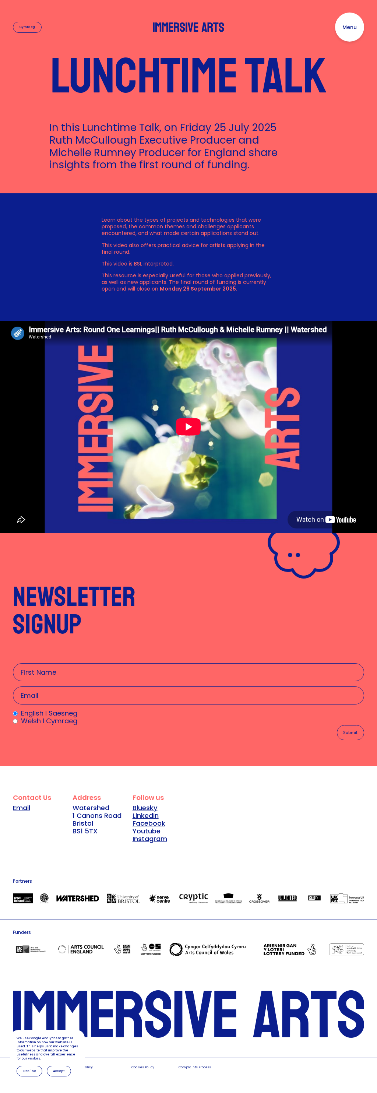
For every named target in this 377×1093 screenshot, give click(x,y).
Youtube (147, 831)
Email (21, 807)
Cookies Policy (142, 1067)
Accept (58, 1071)
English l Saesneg (49, 713)
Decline (29, 1071)
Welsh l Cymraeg (49, 720)
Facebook (149, 823)
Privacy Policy (81, 1067)
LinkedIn (146, 815)
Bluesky (145, 807)
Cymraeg (27, 27)
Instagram (150, 838)
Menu (349, 27)
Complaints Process (195, 1067)
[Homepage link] (188, 27)
